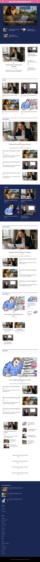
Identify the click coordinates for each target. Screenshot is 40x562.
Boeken (3, 521)
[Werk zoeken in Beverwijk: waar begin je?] (20, 15)
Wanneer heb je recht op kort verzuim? (14, 30)
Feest (3, 526)
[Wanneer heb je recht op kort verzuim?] (5, 29)
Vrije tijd (3, 549)
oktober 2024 (4, 511)
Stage (3, 541)
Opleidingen (3, 533)
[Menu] (3, 2)
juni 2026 (3, 508)
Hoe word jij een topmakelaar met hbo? (29, 111)
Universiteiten (4, 546)
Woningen (3, 553)
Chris (16, 68)
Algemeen (3, 518)
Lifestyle (3, 531)
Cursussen (3, 523)
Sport (3, 539)
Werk (28, 64)
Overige (3, 534)
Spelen (3, 538)
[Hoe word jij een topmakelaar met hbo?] (29, 104)
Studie (22, 113)
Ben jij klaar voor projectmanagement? (31, 30)
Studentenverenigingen (5, 543)
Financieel (3, 528)
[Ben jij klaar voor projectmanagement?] (23, 29)
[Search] (37, 2)
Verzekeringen (4, 548)
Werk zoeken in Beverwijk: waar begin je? (19, 22)
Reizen (3, 536)
